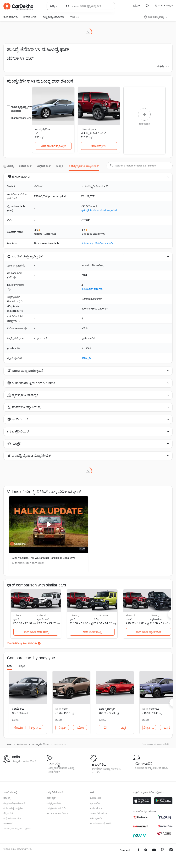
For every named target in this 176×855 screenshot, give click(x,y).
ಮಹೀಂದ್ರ (41, 615)
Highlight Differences (22, 117)
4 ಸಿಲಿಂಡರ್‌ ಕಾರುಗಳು (92, 288)
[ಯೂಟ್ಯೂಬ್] (154, 850)
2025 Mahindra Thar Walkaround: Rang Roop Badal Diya (43, 557)
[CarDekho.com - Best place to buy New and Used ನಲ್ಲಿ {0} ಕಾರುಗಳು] (18, 6)
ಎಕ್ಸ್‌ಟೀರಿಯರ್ (44, 165)
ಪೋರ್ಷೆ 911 (18, 708)
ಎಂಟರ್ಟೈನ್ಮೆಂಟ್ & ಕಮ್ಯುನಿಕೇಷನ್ (84, 165)
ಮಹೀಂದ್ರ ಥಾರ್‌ (88, 129)
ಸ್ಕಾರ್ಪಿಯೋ (156, 619)
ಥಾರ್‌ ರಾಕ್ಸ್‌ (43, 619)
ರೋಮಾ (18, 727)
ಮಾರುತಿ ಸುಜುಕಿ (101, 615)
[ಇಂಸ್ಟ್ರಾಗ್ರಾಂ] (162, 850)
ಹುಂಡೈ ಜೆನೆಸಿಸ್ (42, 129)
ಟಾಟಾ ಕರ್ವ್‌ (61, 708)
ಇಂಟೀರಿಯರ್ (25, 165)
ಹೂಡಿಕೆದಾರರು (9, 823)
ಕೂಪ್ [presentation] (9, 666)
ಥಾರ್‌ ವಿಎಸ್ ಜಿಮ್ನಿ (92, 631)
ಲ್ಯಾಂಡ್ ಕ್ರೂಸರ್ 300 (37, 727)
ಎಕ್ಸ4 (123, 727)
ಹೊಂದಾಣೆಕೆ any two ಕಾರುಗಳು (22, 643)
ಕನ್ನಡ (135, 5)
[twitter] (145, 850)
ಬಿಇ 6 (167, 727)
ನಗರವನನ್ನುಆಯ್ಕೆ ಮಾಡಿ (158, 16)
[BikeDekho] (140, 817)
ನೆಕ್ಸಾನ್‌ (62, 727)
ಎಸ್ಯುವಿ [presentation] (22, 666)
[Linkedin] (171, 850)
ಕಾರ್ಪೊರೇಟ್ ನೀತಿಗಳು (12, 818)
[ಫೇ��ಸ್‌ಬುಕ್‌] (138, 850)
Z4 (105, 727)
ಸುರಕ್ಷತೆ (59, 165)
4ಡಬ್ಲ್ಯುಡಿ (86, 357)
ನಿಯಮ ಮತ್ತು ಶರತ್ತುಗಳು (13, 808)
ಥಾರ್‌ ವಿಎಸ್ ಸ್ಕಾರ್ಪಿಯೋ (148, 631)
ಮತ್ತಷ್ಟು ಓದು (163, 66)
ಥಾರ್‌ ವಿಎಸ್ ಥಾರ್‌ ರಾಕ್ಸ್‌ (36, 631)
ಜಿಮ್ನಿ (96, 619)
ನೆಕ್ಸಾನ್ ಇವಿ (149, 727)
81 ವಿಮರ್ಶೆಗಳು (97, 233)
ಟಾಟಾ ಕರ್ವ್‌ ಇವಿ (150, 708)
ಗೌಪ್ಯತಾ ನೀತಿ (8, 813)
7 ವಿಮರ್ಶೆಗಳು (49, 233)
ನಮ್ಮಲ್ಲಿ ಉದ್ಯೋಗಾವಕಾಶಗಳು (14, 803)
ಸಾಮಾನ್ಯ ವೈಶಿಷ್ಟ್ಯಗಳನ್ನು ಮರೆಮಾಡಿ (22, 108)
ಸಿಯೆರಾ (80, 727)
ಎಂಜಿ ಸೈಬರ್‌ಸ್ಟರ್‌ (107, 708)
